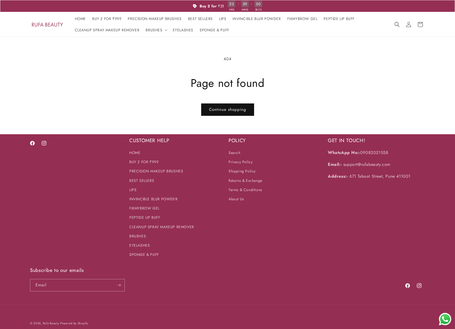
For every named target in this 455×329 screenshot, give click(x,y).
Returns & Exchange (245, 180)
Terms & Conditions (245, 189)
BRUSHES (137, 236)
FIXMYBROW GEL (144, 208)
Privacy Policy (241, 161)
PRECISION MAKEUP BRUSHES (156, 171)
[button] (155, 30)
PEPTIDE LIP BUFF (144, 217)
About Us (236, 199)
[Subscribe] (119, 285)
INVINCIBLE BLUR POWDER (153, 199)
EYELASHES (139, 245)
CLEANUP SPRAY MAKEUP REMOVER (161, 227)
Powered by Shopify (74, 323)
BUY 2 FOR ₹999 (144, 161)
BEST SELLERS (141, 180)
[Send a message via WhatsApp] (445, 319)
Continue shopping (227, 109)
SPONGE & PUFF (144, 254)
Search (234, 152)
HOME (134, 152)
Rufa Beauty (51, 323)
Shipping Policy (242, 171)
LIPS (132, 189)
